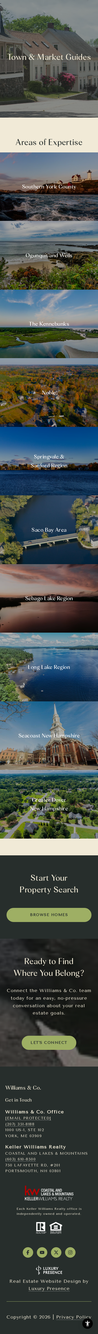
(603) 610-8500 (20, 1159)
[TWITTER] (56, 1252)
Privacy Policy (73, 1317)
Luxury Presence (49, 1288)
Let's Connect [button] (49, 1042)
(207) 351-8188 (19, 1124)
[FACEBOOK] (28, 1252)
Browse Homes (49, 915)
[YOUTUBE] (42, 1252)
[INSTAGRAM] (70, 1252)
